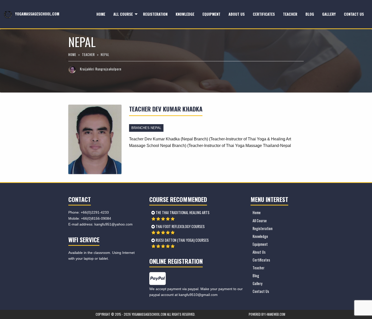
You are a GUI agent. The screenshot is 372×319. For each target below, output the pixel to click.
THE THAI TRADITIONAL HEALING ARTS (182, 212)
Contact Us (354, 14)
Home (100, 14)
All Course (123, 14)
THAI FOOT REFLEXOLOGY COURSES (180, 226)
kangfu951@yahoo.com (113, 224)
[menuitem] (100, 14)
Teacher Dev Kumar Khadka (165, 108)
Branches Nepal (146, 128)
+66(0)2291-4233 (95, 212)
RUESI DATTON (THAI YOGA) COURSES (182, 240)
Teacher (290, 14)
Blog (309, 14)
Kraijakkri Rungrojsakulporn (100, 69)
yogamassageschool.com (36, 13)
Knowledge (185, 14)
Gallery (329, 14)
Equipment (211, 14)
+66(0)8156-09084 (96, 218)
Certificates (264, 14)
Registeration (155, 14)
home (72, 54)
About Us (237, 14)
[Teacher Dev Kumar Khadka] (94, 139)
